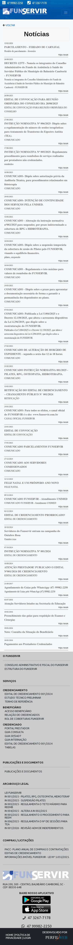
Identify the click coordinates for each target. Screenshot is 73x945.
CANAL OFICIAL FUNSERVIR (19, 418)
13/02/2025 (8, 386)
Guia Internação (16, 739)
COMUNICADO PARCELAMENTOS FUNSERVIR (33, 446)
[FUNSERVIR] (25, 12)
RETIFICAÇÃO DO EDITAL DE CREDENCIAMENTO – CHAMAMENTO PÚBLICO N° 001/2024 (36, 392)
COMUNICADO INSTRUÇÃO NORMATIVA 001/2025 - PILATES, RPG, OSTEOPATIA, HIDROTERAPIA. (36, 372)
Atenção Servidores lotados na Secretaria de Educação (35, 603)
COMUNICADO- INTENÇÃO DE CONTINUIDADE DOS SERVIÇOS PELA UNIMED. (34, 202)
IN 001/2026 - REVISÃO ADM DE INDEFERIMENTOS (34, 828)
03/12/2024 (8, 511)
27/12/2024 (8, 459)
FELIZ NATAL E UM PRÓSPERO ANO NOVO (31, 483)
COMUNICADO (12, 140)
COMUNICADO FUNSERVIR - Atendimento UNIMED (35, 499)
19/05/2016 (8, 612)
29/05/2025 (8, 197)
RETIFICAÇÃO (11, 398)
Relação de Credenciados (22, 714)
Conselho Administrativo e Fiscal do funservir (36, 664)
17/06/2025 (8, 148)
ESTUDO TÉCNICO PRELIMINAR (23, 697)
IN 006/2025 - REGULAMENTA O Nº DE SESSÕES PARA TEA (36, 823)
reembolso (8, 164)
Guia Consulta (14, 732)
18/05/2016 (8, 640)
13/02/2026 (8, 43)
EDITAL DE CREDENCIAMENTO (20, 519)
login (27, 937)
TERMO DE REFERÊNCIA (19, 701)
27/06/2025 (8, 120)
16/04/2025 (8, 241)
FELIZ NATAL (11, 487)
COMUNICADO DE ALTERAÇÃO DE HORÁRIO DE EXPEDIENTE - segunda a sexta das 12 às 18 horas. (35, 352)
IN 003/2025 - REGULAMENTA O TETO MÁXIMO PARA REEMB (36, 805)
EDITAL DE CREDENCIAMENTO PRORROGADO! (34, 515)
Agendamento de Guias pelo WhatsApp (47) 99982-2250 (36, 587)
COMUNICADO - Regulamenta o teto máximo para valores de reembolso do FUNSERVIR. (33, 271)
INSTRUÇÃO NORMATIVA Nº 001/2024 (27, 551)
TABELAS (10, 747)
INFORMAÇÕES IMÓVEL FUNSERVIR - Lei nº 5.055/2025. (37, 857)
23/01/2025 (8, 427)
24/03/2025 (8, 286)
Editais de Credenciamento (23, 853)
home (9, 934)
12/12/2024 (8, 479)
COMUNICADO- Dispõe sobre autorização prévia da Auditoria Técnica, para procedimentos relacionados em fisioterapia (35, 180)
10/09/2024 (8, 563)
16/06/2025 (8, 172)
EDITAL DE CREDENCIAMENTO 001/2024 (28, 693)
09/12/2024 (8, 495)
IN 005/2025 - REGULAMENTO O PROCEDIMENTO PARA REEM (37, 816)
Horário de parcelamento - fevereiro (20, 51)
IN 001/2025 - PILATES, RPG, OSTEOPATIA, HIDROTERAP (37, 796)
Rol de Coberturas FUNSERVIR (24, 718)
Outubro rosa (10, 539)
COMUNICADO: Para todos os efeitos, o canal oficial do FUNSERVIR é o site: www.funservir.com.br (34, 412)
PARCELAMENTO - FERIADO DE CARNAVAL (32, 47)
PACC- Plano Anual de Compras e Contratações (37, 849)
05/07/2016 (8, 600)
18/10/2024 (8, 527)
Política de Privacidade (18, 936)
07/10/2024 (8, 547)
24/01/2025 (8, 407)
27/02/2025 (8, 346)
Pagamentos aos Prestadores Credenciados (28, 644)
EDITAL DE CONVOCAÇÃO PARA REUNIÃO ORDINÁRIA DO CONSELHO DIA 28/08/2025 (31, 101)
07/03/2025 (8, 310)
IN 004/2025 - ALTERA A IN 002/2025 (26, 810)
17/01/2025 (8, 443)
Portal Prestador (17, 728)
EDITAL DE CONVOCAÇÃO (21, 430)
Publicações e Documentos (23, 771)
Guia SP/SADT (13, 735)
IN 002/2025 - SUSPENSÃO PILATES (25, 800)
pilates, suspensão (12, 257)
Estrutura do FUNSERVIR (21, 668)
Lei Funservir (13, 792)
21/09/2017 (8, 584)
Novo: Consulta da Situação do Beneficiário (28, 632)
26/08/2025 (8, 59)
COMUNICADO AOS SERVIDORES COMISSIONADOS (25, 465)
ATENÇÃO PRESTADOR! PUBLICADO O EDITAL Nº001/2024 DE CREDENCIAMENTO (34, 569)
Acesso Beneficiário (18, 711)
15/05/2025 (8, 217)
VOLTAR (10, 25)
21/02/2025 (8, 366)
